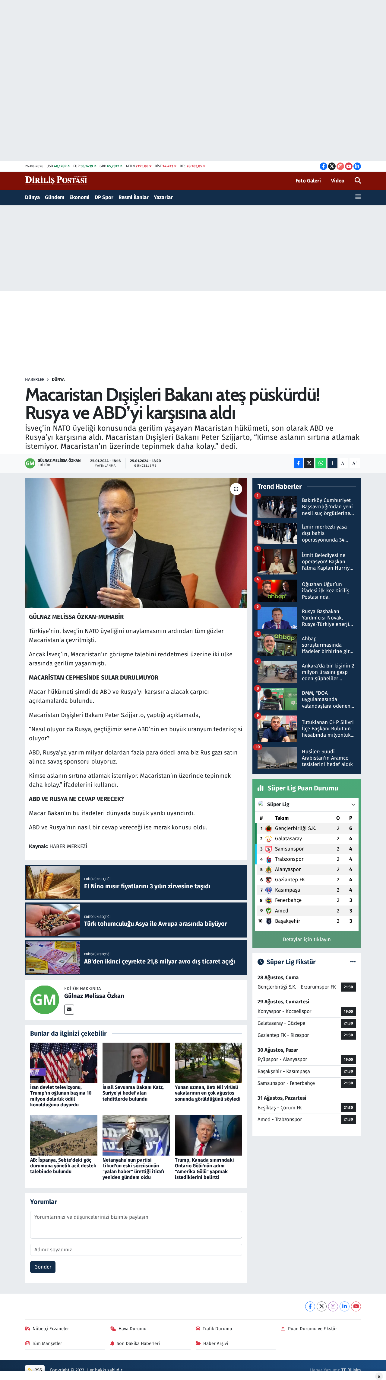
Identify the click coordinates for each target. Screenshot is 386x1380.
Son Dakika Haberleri (138, 1343)
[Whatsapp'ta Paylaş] (320, 463)
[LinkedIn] (345, 1306)
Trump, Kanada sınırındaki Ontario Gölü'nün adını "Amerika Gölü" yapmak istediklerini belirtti (204, 1168)
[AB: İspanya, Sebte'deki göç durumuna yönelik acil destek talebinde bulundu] (63, 1135)
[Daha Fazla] (332, 463)
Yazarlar (163, 197)
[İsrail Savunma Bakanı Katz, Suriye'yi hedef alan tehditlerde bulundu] (136, 1062)
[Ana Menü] (358, 197)
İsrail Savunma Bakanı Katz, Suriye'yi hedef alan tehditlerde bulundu (133, 1093)
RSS (37, 1370)
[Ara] (358, 181)
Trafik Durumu (217, 1328)
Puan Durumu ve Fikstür (312, 1328)
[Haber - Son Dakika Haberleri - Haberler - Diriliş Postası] (56, 180)
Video (337, 181)
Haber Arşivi (215, 1343)
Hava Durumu (133, 1328)
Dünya (32, 197)
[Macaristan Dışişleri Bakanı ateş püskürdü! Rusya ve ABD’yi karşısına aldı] (136, 543)
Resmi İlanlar (134, 197)
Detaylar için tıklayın (307, 939)
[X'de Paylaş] (309, 463)
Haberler (34, 379)
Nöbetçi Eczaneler (51, 1328)
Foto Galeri (308, 181)
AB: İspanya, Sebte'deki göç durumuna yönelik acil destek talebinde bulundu (63, 1165)
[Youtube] (356, 1306)
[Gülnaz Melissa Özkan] (44, 999)
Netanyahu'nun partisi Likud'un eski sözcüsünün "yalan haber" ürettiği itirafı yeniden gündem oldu (133, 1168)
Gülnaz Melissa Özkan (94, 995)
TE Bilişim (351, 1370)
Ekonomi (79, 197)
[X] (322, 1306)
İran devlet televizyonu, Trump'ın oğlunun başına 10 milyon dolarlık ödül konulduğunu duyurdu (60, 1096)
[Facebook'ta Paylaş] (298, 463)
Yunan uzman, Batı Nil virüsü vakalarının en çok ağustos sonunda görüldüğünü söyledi (208, 1093)
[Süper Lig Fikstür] (353, 962)
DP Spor (104, 197)
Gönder (43, 1267)
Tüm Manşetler (47, 1343)
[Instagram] (333, 1306)
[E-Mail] (69, 1010)
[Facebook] (310, 1306)
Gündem (54, 197)
